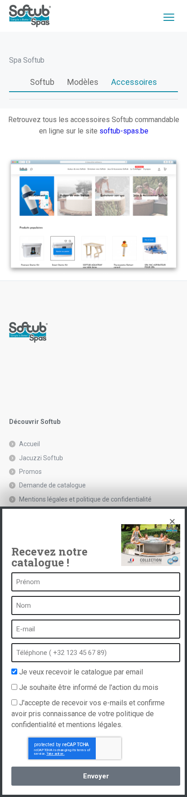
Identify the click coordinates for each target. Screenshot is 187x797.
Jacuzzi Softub (41, 458)
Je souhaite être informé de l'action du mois (88, 687)
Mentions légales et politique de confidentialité (85, 499)
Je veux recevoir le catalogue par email (81, 672)
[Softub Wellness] (30, 16)
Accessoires (134, 82)
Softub (42, 82)
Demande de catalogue (52, 485)
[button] (172, 521)
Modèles (82, 82)
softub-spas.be (123, 131)
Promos (30, 471)
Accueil (29, 444)
